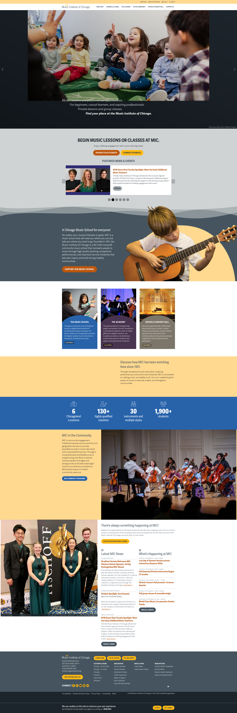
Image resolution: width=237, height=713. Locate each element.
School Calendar (119, 669)
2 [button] (113, 199)
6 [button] (127, 199)
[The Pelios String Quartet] (49, 568)
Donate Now (100, 658)
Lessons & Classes (112, 7)
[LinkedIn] (84, 685)
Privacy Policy (96, 694)
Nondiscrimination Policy (81, 694)
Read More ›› (128, 585)
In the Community (139, 7)
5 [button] (124, 199)
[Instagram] (77, 685)
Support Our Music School (79, 269)
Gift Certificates (119, 681)
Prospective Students (106, 152)
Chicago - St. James (100, 669)
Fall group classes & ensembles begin (155, 593)
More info (107, 709)
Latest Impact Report (141, 669)
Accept (157, 708)
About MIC (100, 7)
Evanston (97, 675)
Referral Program (120, 678)
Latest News (138, 666)
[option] (118, 180)
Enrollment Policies (120, 672)
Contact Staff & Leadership (164, 666)
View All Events (147, 610)
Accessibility (106, 694)
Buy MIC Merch (129, 658)
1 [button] (109, 199)
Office (114, 694)
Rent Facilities (159, 669)
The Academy (126, 7)
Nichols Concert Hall (156, 7)
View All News (109, 644)
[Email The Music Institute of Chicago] (87, 685)
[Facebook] (73, 685)
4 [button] (120, 199)
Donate (144, 2)
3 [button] (116, 199)
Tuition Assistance (120, 675)
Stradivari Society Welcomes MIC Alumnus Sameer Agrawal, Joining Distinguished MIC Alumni (116, 564)
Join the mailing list (72, 677)
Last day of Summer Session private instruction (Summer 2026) (154, 562)
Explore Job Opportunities (163, 675)
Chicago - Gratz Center (101, 666)
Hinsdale (97, 672)
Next (234, 69)
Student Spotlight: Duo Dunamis (127, 173)
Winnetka (97, 681)
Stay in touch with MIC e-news (115, 541)
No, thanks (169, 708)
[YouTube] (80, 685)
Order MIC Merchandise (122, 683)
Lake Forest (98, 678)
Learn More (69, 342)
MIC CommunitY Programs (74, 478)
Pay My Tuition (114, 658)
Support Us (170, 7)
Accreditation (66, 694)
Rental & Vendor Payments (164, 672)
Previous (2, 69)
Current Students (155, 2)
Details (117, 184)
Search (173, 2)
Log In (165, 2)
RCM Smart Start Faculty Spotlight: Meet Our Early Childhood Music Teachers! (119, 619)
